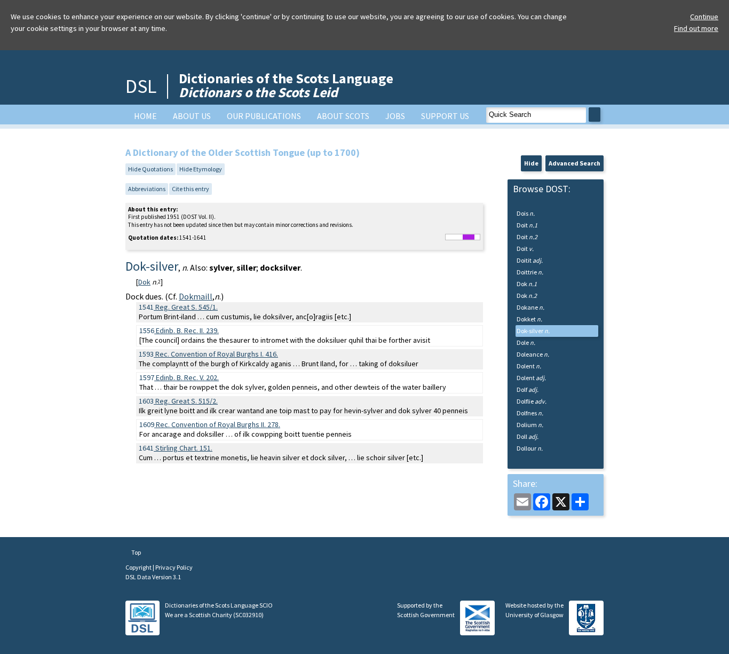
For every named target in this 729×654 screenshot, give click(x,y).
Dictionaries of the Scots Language (286, 85)
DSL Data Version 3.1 (153, 577)
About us (192, 116)
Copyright (139, 567)
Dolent (529, 366)
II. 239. (187, 330)
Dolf (527, 389)
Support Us (445, 116)
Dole (526, 342)
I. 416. (216, 354)
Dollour (530, 448)
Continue (704, 16)
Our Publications (264, 116)
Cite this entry (190, 189)
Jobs (395, 116)
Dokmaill (195, 296)
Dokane (530, 307)
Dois (526, 213)
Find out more (696, 28)
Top (135, 552)
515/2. (186, 401)
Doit (527, 225)
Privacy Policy (174, 567)
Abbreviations (146, 189)
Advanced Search (574, 163)
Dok (144, 282)
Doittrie (530, 272)
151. (183, 448)
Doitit (530, 260)
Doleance (533, 354)
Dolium (530, 425)
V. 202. (187, 377)
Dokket (529, 319)
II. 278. (218, 424)
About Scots (343, 116)
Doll (527, 436)
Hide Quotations (150, 169)
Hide (531, 163)
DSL (140, 86)
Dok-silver (533, 331)
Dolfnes (530, 413)
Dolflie (531, 401)
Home (145, 116)
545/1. (186, 307)
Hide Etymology (200, 169)
